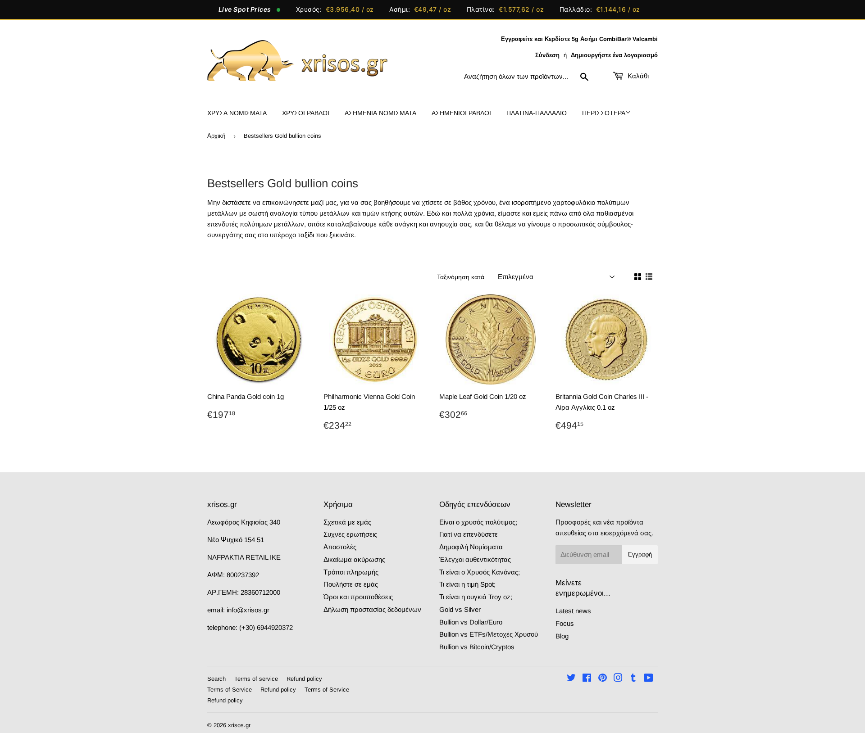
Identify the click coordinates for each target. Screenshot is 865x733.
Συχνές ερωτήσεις (350, 534)
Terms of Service (229, 689)
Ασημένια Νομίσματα (380, 113)
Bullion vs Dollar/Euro (470, 622)
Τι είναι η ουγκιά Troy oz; (475, 597)
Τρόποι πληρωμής (350, 572)
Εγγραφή (640, 554)
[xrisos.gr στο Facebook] (587, 679)
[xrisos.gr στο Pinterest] (602, 679)
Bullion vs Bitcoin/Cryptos (476, 647)
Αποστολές (339, 547)
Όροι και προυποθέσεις (358, 597)
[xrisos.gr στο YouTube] (648, 679)
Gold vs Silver (460, 609)
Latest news (573, 611)
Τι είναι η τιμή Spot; (467, 584)
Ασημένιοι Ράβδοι (461, 113)
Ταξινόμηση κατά (460, 277)
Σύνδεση (547, 55)
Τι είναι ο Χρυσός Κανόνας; (479, 572)
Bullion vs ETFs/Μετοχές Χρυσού (488, 634)
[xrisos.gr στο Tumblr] (633, 679)
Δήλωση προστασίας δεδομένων (372, 609)
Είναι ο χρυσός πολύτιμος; (478, 522)
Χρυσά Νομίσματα (237, 113)
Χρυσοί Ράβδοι (305, 113)
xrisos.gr (239, 725)
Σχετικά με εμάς (347, 522)
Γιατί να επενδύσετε (468, 534)
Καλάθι (637, 76)
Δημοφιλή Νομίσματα (471, 547)
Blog (562, 636)
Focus (564, 623)
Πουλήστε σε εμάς (350, 584)
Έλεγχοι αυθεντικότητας (475, 559)
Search (216, 678)
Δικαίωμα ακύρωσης (354, 559)
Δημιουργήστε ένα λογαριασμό (614, 55)
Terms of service (256, 678)
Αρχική (216, 135)
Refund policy (304, 678)
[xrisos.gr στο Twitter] (571, 679)
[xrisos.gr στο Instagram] (618, 679)
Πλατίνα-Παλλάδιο (536, 113)
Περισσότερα (603, 113)
